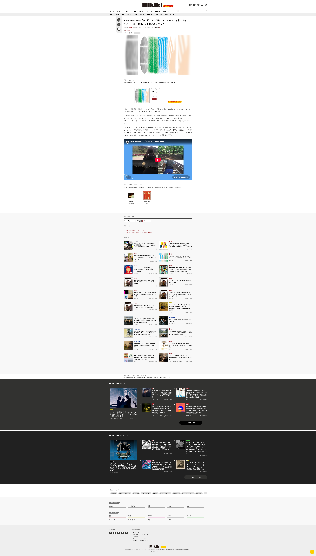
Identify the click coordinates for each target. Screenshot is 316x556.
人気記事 (157, 11)
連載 (135, 11)
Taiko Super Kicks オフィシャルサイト (137, 230)
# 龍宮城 (155, 493)
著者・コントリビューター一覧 (140, 534)
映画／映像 (159, 14)
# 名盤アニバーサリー (124, 493)
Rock (158, 99)
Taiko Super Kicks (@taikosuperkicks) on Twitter (139, 232)
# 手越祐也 (199, 493)
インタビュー (127, 11)
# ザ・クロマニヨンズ (188, 493)
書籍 (166, 14)
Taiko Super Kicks (129, 221)
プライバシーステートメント (140, 538)
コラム (118, 11)
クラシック (150, 14)
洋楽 (123, 14)
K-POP (129, 14)
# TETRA (137, 33)
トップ (112, 11)
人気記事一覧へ (191, 422)
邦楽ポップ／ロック (137, 27)
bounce (148, 27)
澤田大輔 (127, 30)
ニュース (149, 11)
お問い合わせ (136, 536)
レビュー (141, 11)
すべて (112, 14)
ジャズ (142, 14)
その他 (172, 14)
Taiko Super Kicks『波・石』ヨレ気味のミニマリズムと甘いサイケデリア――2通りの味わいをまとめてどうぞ (149, 377)
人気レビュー (166, 11)
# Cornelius (136, 493)
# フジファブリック (165, 493)
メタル (135, 14)
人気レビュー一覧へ (195, 477)
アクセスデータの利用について (140, 540)
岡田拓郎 (139, 221)
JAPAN (153, 99)
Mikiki (125, 375)
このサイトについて (138, 532)
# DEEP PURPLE (146, 493)
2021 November (155, 27)
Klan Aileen (147, 221)
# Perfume (113, 493)
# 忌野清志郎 (176, 493)
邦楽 (117, 14)
